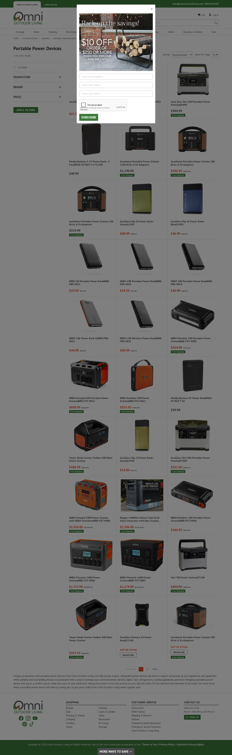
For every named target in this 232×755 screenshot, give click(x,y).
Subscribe (88, 117)
